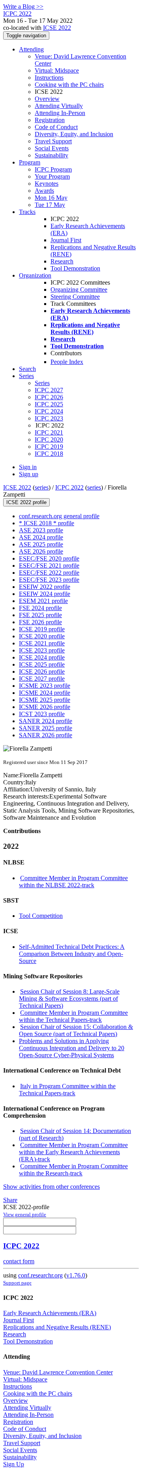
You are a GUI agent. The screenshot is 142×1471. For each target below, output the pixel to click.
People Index (66, 361)
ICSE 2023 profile (42, 650)
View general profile (24, 1214)
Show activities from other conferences (51, 1186)
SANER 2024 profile (45, 721)
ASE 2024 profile (41, 537)
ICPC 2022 (69, 487)
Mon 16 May (51, 197)
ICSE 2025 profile (42, 664)
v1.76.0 (75, 1275)
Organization (35, 275)
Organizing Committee (78, 289)
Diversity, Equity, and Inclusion (74, 134)
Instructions (49, 77)
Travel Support (53, 141)
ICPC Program (53, 169)
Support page (17, 1283)
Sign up (28, 474)
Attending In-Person (60, 113)
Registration (50, 120)
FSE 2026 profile (40, 622)
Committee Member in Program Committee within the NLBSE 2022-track (73, 881)
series (42, 487)
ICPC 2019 (49, 446)
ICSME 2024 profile (44, 692)
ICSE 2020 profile (42, 636)
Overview (47, 98)
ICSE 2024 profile (42, 657)
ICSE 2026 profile (42, 671)
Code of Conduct (56, 127)
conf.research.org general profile (59, 516)
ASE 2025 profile (41, 544)
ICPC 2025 (49, 404)
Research (61, 261)
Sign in (28, 467)
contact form (18, 1261)
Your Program (52, 176)
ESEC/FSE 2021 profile (49, 565)
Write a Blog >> (23, 6)
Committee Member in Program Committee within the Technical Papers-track (73, 1016)
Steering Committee (75, 296)
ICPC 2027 (49, 390)
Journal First (65, 240)
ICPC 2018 (49, 453)
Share (10, 1200)
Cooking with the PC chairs (69, 84)
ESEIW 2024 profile (44, 593)
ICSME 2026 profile (44, 707)
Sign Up (13, 1464)
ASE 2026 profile (41, 551)
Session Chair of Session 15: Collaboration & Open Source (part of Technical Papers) (76, 1030)
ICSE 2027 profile (42, 678)
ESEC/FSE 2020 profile (49, 558)
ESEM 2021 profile (43, 601)
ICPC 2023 (49, 418)
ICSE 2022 (57, 27)
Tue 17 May (50, 204)
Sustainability (51, 155)
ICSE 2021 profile (42, 643)
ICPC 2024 (49, 411)
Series (42, 383)
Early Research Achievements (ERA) (49, 1313)
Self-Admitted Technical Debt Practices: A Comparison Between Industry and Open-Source (72, 953)
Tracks (27, 211)
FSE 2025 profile (40, 615)
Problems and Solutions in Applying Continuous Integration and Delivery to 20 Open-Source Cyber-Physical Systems (71, 1048)
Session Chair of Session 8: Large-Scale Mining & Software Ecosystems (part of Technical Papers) (69, 998)
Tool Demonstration (75, 268)
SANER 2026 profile (45, 735)
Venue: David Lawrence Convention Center (58, 1372)
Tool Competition (41, 915)
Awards (44, 190)
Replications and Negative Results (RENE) (57, 1327)
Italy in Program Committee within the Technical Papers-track (67, 1089)
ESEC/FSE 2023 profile (49, 579)
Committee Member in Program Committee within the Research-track (73, 1170)
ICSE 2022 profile (26, 502)
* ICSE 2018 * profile (46, 523)
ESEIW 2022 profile (44, 586)
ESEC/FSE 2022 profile (49, 572)
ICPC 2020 (49, 439)
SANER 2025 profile (45, 728)
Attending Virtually (59, 105)
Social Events (52, 148)
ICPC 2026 (49, 397)
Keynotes (46, 183)
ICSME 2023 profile (44, 685)
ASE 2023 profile (41, 530)
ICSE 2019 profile (42, 629)
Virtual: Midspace (57, 70)
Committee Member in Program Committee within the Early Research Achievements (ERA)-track (73, 1152)
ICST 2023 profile (42, 714)
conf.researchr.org (40, 1275)
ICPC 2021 (49, 432)
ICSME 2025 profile (44, 699)
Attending (31, 49)
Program (29, 162)
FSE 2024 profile (40, 608)
